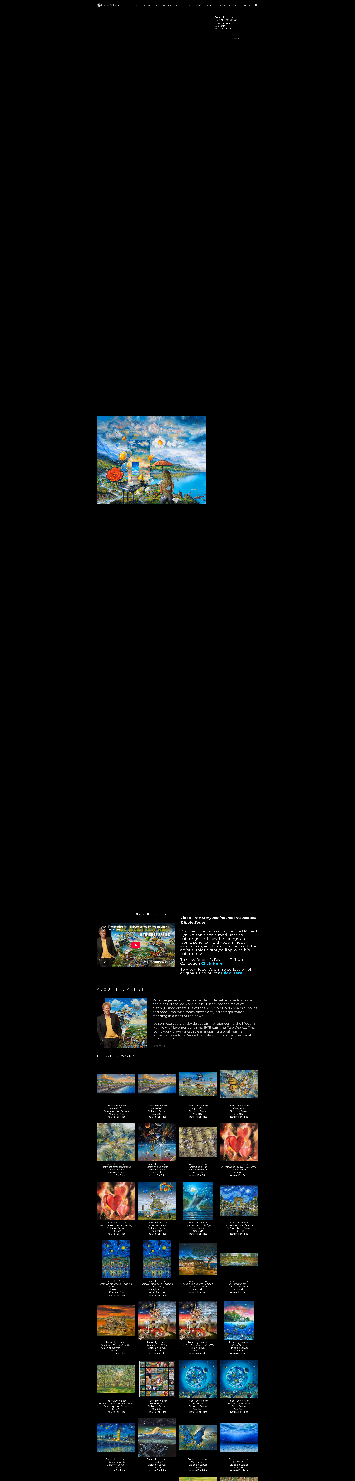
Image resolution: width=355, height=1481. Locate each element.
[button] (202, 5)
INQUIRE (236, 38)
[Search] (256, 5)
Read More (159, 1046)
